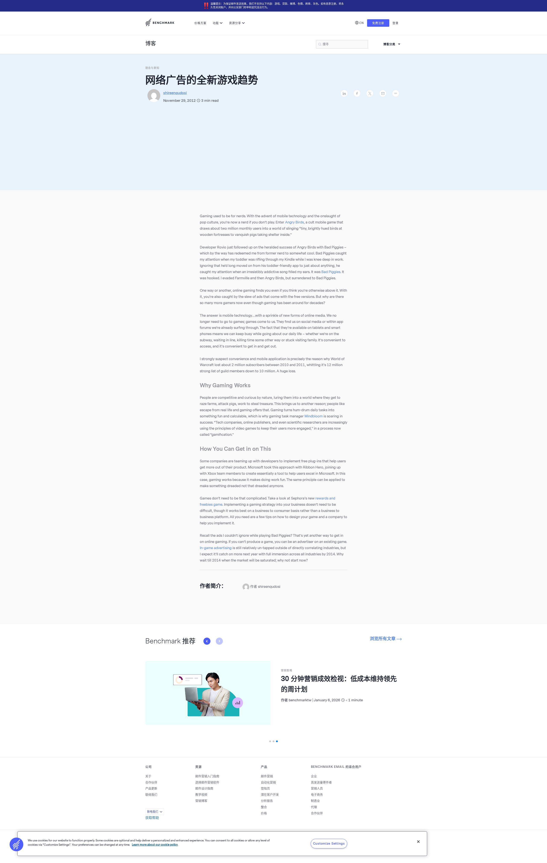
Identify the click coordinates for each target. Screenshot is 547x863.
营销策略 (150, 670)
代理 (314, 807)
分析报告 (267, 801)
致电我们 (152, 811)
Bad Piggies (330, 272)
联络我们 (151, 795)
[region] (222, 843)
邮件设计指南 (204, 788)
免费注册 (378, 23)
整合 (264, 807)
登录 (395, 23)
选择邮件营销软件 (207, 782)
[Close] (418, 841)
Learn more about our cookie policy (155, 844)
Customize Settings (329, 843)
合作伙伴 (151, 782)
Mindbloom (313, 416)
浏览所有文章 (383, 638)
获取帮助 (152, 818)
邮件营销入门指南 (207, 776)
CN (361, 23)
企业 (314, 776)
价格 (264, 813)
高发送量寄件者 (321, 782)
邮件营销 (267, 776)
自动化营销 (268, 782)
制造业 (315, 801)
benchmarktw (164, 700)
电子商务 (317, 795)
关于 (148, 776)
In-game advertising (216, 548)
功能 (216, 23)
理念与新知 (152, 67)
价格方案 (200, 23)
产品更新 (151, 788)
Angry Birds (294, 222)
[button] (219, 641)
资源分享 (235, 23)
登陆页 (265, 788)
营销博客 (201, 801)
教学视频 (201, 795)
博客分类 (389, 44)
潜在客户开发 (270, 795)
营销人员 (317, 788)
